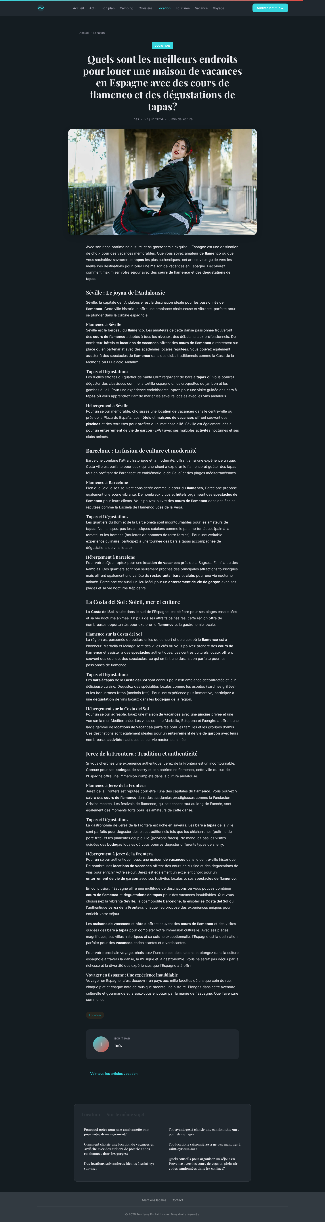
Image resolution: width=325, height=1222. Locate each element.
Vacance (201, 8)
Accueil (78, 8)
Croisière (145, 8)
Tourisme (183, 8)
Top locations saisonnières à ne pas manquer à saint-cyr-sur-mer (205, 1146)
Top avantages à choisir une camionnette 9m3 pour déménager (204, 1131)
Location (163, 8)
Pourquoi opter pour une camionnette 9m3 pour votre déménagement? (116, 1131)
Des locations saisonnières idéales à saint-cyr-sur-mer (120, 1165)
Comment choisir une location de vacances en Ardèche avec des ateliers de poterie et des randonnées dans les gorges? (119, 1149)
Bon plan (108, 8)
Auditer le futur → (270, 8)
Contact (177, 1200)
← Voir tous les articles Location (112, 1074)
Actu (92, 8)
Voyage (218, 8)
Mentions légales (154, 1200)
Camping (126, 8)
